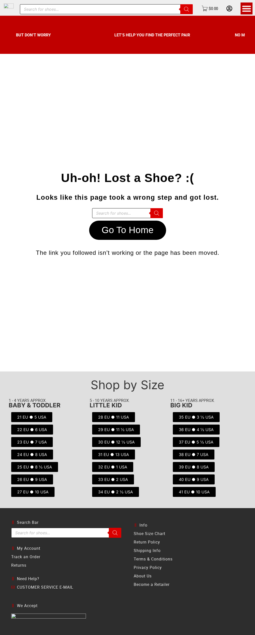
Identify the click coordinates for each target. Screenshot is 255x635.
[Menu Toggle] (247, 8)
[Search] (186, 9)
